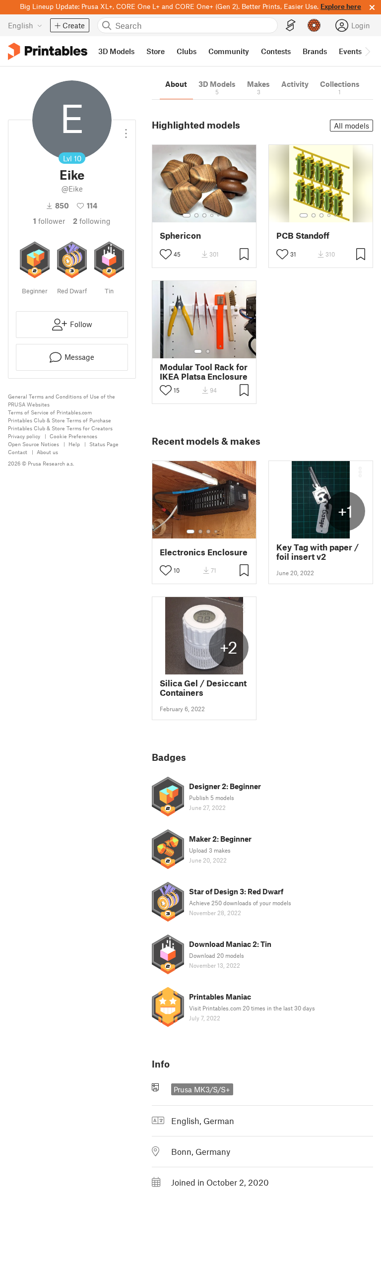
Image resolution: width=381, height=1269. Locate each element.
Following (92, 220)
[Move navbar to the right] (367, 51)
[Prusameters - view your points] (314, 25)
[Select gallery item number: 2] (196, 215)
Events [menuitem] (350, 51)
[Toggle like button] (166, 254)
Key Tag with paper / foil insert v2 (317, 551)
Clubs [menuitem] (186, 51)
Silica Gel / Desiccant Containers (203, 687)
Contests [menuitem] (276, 51)
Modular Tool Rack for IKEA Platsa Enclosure (204, 371)
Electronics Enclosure (204, 552)
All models (351, 125)
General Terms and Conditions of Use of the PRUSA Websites (61, 400)
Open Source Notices (33, 444)
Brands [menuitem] (315, 51)
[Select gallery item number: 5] (219, 215)
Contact (17, 452)
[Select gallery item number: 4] (212, 215)
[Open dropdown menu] (126, 129)
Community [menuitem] (228, 51)
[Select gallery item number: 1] (186, 215)
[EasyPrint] (290, 25)
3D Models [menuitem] (116, 51)
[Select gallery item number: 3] (204, 215)
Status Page (104, 444)
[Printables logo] (47, 51)
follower (49, 220)
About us (47, 452)
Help (74, 444)
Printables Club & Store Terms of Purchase (59, 420)
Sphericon (180, 235)
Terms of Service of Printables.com (50, 412)
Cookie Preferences (73, 436)
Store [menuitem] (155, 51)
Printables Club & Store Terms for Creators (60, 428)
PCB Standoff (302, 235)
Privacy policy (24, 436)
